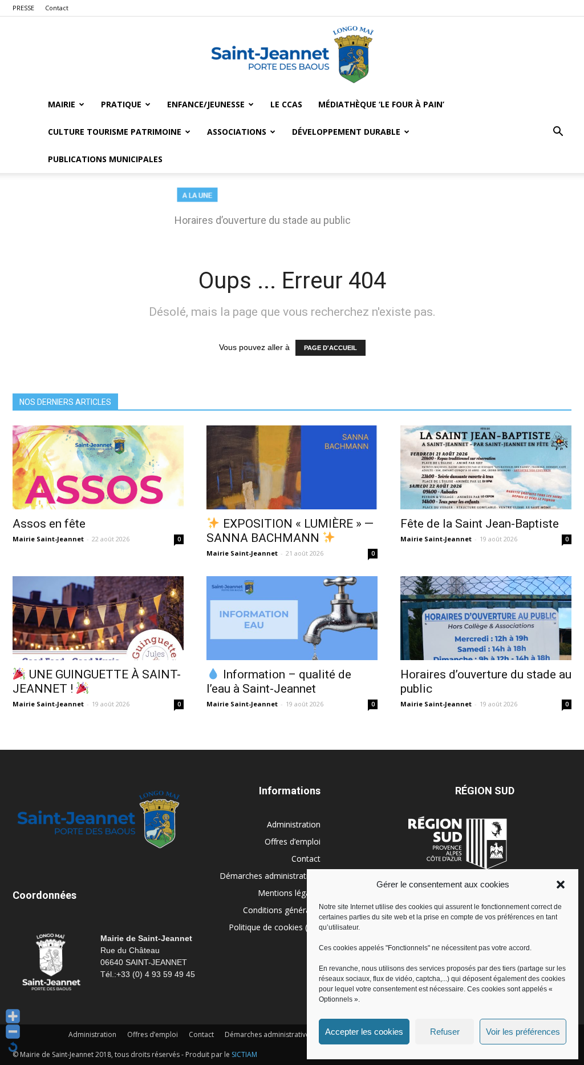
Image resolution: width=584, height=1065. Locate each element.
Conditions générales (282, 910)
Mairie (61, 104)
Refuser (445, 1031)
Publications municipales (105, 159)
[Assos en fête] (98, 467)
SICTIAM (244, 1054)
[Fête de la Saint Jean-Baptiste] (485, 467)
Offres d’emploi (293, 841)
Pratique (121, 104)
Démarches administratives (270, 875)
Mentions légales (289, 892)
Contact (56, 7)
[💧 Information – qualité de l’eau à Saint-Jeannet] (292, 618)
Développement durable (346, 131)
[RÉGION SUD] (457, 843)
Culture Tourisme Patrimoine (114, 131)
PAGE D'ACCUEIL (330, 347)
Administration (294, 824)
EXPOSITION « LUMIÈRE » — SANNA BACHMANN (290, 531)
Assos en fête (49, 524)
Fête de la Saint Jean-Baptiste (479, 524)
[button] (560, 884)
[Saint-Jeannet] (292, 54)
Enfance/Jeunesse (206, 104)
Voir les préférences (523, 1031)
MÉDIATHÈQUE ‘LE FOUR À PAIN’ (381, 104)
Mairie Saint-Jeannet (48, 538)
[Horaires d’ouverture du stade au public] (485, 618)
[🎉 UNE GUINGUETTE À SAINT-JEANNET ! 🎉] (98, 618)
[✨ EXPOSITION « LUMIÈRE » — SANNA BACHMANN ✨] (292, 467)
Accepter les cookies (364, 1031)
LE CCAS (286, 104)
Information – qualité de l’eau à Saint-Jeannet (278, 682)
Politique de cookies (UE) (275, 927)
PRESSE (23, 7)
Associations (236, 131)
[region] (292, 212)
